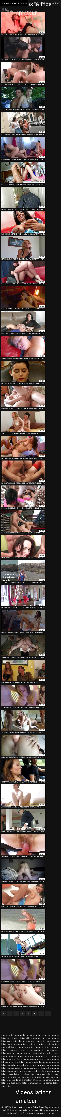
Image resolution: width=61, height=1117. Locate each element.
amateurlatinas (52, 1044)
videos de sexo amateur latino (23, 1080)
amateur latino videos (22, 1038)
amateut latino (43, 1047)
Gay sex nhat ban (47, 1113)
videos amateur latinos (29, 1077)
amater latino (7, 1035)
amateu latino (21, 1035)
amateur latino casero (40, 1035)
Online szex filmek (31, 1113)
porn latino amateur (34, 1056)
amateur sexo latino (17, 1044)
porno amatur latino (35, 1062)
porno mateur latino (36, 1065)
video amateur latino (41, 1074)
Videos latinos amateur (29, 1110)
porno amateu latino (36, 1059)
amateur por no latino (36, 1041)
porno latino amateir (17, 1065)
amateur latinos (18, 1041)
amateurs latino (26, 1047)
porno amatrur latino (15, 1062)
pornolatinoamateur (36, 1068)
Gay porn (49, 1107)
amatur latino (18, 1050)
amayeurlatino (36, 1050)
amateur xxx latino (35, 1044)
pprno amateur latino (17, 1071)
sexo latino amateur (19, 1074)
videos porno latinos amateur (23, 1083)
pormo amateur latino (12, 1056)
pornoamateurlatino (17, 1068)
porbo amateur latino (48, 1053)
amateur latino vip (42, 1038)
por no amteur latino (26, 1053)
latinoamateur (7, 1053)
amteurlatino (53, 1050)
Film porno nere (47, 1110)
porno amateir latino (16, 1059)
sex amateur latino (37, 1071)
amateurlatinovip (9, 1047)
